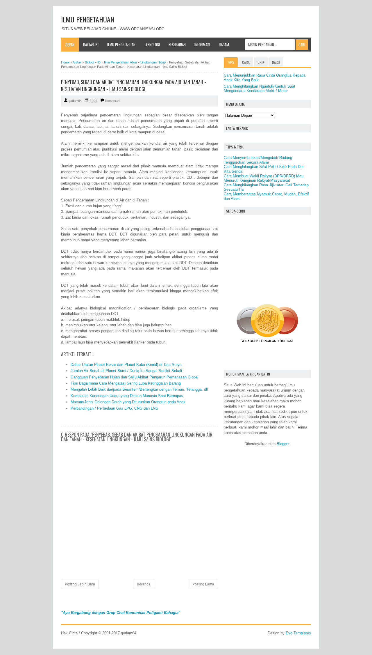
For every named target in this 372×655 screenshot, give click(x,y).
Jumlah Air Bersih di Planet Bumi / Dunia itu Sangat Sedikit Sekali (126, 371)
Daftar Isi (91, 44)
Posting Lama (203, 584)
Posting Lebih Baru (80, 584)
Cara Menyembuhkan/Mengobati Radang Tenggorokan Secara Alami (258, 159)
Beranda (144, 584)
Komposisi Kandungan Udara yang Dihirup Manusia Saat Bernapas (127, 396)
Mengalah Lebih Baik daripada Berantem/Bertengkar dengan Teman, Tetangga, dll (139, 389)
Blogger (283, 444)
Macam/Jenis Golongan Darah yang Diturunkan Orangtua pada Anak (128, 402)
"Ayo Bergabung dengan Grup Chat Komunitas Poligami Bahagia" (120, 612)
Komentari (112, 100)
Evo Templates (298, 633)
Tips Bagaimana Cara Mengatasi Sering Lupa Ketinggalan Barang (126, 383)
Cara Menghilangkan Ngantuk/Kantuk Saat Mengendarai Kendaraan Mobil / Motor (259, 88)
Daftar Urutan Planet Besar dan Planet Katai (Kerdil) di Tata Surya (126, 364)
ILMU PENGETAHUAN (87, 19)
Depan (69, 44)
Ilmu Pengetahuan (121, 44)
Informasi (202, 44)
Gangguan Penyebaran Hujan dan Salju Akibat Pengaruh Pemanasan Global (134, 377)
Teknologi (152, 44)
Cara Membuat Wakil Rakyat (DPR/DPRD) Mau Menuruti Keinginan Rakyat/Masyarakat (263, 178)
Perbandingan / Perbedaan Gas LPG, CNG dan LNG (114, 408)
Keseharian (177, 44)
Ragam (224, 44)
